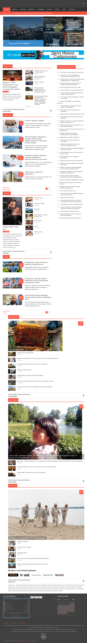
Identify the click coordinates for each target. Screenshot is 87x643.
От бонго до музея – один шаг (24, 547)
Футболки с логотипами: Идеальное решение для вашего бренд (71, 164)
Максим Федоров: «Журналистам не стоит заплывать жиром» (31, 472)
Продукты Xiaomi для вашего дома (25, 352)
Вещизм (36, 226)
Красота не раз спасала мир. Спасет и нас (54, 27)
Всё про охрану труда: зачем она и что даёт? (70, 87)
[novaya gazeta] (43, 54)
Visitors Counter (16, 616)
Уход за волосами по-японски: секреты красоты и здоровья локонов (71, 153)
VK (36, 597)
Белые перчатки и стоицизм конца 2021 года (40, 215)
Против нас (37, 209)
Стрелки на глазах (38, 197)
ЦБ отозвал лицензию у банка (24, 369)
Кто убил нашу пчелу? (17, 349)
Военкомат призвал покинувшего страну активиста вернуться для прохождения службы (40, 90)
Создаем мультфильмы (22, 541)
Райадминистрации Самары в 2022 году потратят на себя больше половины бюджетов (37, 358)
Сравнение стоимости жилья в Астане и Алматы (41, 71)
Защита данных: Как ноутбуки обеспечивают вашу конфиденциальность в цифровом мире (72, 79)
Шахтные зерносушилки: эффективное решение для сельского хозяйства (72, 194)
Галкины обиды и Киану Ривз (11, 228)
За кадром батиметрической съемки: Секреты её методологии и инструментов (71, 172)
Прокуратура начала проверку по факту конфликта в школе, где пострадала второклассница (39, 13)
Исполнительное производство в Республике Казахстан (70, 183)
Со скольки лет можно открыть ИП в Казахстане (72, 72)
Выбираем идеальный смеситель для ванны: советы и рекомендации (70, 214)
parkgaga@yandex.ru (48, 627)
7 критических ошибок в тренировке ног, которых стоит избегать (72, 97)
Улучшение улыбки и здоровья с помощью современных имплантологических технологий (36, 157)
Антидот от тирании (39, 82)
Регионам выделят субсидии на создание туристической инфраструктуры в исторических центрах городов (36, 140)
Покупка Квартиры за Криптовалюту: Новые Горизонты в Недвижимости (71, 106)
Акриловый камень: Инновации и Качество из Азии (72, 114)
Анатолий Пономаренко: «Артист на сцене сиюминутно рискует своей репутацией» (36, 466)
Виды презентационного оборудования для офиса (71, 179)
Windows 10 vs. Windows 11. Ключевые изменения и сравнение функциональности (72, 121)
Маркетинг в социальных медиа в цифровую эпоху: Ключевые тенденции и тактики (70, 168)
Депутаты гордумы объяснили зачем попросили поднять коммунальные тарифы (74, 24)
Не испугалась (52, 44)
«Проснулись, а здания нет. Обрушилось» (34, 173)
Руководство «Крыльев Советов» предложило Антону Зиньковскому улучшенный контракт (36, 280)
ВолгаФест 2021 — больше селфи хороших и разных (27, 538)
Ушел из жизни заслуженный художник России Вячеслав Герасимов (33, 558)
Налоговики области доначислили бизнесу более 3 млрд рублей (32, 364)
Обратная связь (22, 623)
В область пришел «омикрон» (35, 121)
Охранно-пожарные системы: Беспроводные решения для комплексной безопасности (71, 207)
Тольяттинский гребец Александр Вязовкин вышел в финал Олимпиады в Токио (38, 297)
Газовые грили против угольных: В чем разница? (71, 160)
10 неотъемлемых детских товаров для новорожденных (69, 157)
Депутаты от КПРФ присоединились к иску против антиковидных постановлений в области (11, 86)
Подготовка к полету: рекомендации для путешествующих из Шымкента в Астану (70, 75)
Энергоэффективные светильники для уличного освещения (71, 117)
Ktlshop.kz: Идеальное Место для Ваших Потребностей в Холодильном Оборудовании (70, 176)
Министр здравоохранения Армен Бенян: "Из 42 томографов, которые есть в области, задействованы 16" (74, 37)
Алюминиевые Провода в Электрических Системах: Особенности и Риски (70, 144)
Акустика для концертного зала (68, 190)
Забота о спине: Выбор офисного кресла (39, 77)
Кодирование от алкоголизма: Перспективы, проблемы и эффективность (70, 187)
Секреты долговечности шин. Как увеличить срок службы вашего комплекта (71, 125)
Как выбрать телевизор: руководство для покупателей (70, 110)
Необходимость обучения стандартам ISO (70, 137)
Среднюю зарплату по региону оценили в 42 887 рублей (30, 375)
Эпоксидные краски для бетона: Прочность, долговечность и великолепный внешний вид (71, 201)
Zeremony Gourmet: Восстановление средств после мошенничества (72, 129)
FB (40, 597)
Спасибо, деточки (38, 232)
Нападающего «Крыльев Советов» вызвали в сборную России (36, 263)
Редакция (6, 623)
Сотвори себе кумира (39, 203)
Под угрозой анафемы (19, 43)
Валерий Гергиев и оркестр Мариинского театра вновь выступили (32, 564)
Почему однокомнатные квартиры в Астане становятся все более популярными (70, 84)
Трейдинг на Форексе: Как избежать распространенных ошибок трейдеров (69, 133)
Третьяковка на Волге (22, 552)
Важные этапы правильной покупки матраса (70, 218)
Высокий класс (37, 220)
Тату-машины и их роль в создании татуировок (72, 204)
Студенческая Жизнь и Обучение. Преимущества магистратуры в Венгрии (34, 386)
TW (32, 597)
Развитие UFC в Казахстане (67, 197)
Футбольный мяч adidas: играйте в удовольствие (72, 90)
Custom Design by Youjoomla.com (30, 640)
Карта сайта (13, 623)
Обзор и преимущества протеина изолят (69, 211)
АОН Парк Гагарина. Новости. (15, 3)
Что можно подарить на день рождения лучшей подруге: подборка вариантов (72, 93)
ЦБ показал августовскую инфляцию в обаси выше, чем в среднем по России (35, 381)
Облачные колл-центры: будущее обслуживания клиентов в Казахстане (72, 149)
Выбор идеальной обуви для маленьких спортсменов (70, 140)
